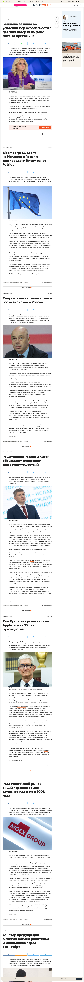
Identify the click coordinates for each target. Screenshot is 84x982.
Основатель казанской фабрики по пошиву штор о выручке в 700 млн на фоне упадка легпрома (71, 32)
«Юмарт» (71, 17)
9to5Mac (20, 645)
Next (80, 36)
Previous (63, 36)
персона (65, 13)
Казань (4, 5)
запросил (45, 241)
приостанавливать (43, 112)
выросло (41, 579)
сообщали (12, 577)
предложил (38, 413)
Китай (17, 601)
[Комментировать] (56, 18)
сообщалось (16, 400)
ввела (40, 566)
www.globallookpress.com (37, 689)
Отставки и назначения (15, 760)
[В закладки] (56, 22)
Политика (12, 278)
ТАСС (28, 102)
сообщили (47, 266)
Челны (60, 1)
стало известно (21, 706)
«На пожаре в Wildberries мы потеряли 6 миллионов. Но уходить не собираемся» (71, 25)
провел (30, 390)
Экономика (12, 436)
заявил (25, 423)
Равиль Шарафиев (74, 16)
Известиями (13, 481)
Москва (69, 1)
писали (19, 253)
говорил (17, 272)
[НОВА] (20, 5)
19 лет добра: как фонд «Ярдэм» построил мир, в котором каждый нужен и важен (70, 58)
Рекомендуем (66, 54)
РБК (16, 814)
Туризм (11, 601)
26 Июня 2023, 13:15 (7, 19)
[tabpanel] (71, 24)
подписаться (45, 127)
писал (46, 750)
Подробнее (64, 978)
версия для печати (48, 133)
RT (18, 963)
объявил (32, 560)
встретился (43, 549)
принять (79, 978)
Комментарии (27, 139)
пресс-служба (26, 322)
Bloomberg (48, 181)
